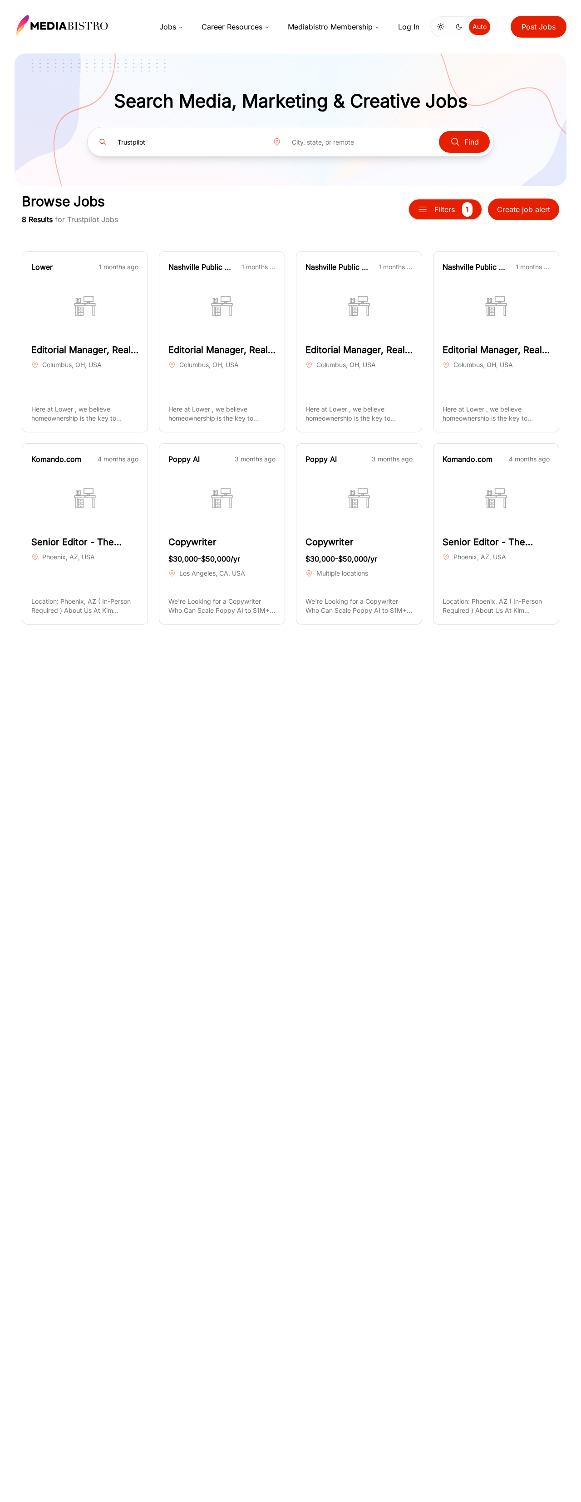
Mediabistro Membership (330, 26)
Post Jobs (539, 26)
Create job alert (523, 209)
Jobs (167, 26)
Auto (480, 26)
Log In (408, 26)
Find (471, 141)
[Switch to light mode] (441, 27)
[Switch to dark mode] (459, 27)
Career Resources (232, 26)
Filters (451, 209)
